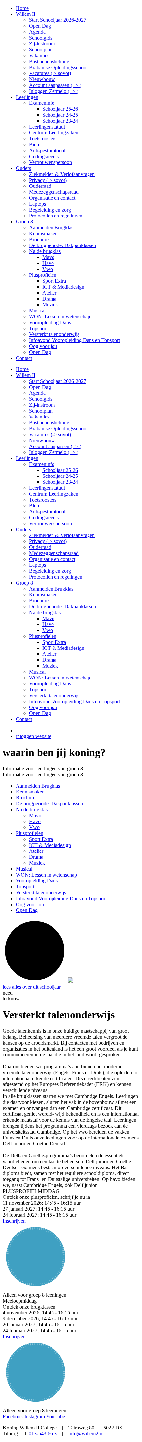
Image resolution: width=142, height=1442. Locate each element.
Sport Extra (54, 642)
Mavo (48, 618)
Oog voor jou (43, 707)
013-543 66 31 (44, 1433)
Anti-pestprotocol (47, 511)
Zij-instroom (42, 405)
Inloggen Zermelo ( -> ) (53, 452)
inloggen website (33, 736)
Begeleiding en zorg (50, 571)
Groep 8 (24, 583)
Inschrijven (14, 1221)
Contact (24, 719)
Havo (48, 624)
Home (22, 369)
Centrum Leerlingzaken (53, 494)
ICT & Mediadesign (63, 648)
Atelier (49, 654)
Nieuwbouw (42, 440)
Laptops (37, 565)
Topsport (38, 689)
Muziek (50, 666)
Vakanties (39, 416)
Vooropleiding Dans (50, 683)
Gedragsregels (44, 517)
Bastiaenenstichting (49, 422)
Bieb (34, 505)
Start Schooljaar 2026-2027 (57, 381)
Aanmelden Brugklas (51, 588)
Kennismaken (43, 594)
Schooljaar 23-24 (60, 482)
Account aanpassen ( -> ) (55, 446)
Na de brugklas (45, 612)
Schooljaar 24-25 (60, 476)
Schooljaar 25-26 (60, 470)
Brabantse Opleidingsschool (58, 428)
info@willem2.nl (86, 1433)
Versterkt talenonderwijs (54, 695)
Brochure (39, 600)
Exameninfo (41, 464)
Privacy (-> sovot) (48, 541)
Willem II (25, 375)
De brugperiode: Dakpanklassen (62, 606)
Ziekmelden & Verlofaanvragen (62, 535)
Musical (37, 672)
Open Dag (40, 387)
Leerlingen (27, 458)
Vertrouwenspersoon (50, 523)
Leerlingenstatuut (47, 488)
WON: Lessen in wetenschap (59, 677)
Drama (49, 660)
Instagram (34, 1416)
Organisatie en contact (52, 559)
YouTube (55, 1416)
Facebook (13, 1416)
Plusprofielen (42, 636)
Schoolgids (40, 399)
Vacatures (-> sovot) (50, 434)
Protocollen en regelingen (55, 577)
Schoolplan (41, 411)
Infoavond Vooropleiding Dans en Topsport (74, 701)
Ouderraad (40, 547)
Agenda (37, 393)
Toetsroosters (42, 500)
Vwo (47, 630)
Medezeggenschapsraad (54, 553)
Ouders (23, 529)
